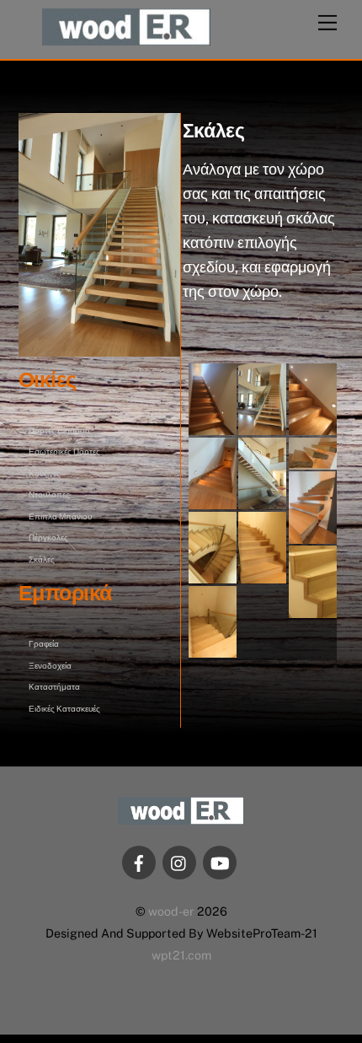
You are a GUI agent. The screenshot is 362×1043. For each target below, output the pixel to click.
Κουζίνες (45, 473)
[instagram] (179, 861)
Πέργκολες (48, 537)
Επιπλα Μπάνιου (60, 516)
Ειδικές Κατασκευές (64, 708)
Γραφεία (44, 643)
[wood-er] (126, 38)
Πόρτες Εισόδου (59, 430)
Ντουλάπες (49, 494)
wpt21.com (181, 955)
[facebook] (139, 861)
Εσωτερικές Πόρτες (64, 451)
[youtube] (220, 861)
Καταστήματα (54, 686)
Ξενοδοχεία (50, 665)
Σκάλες (42, 559)
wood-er (171, 911)
